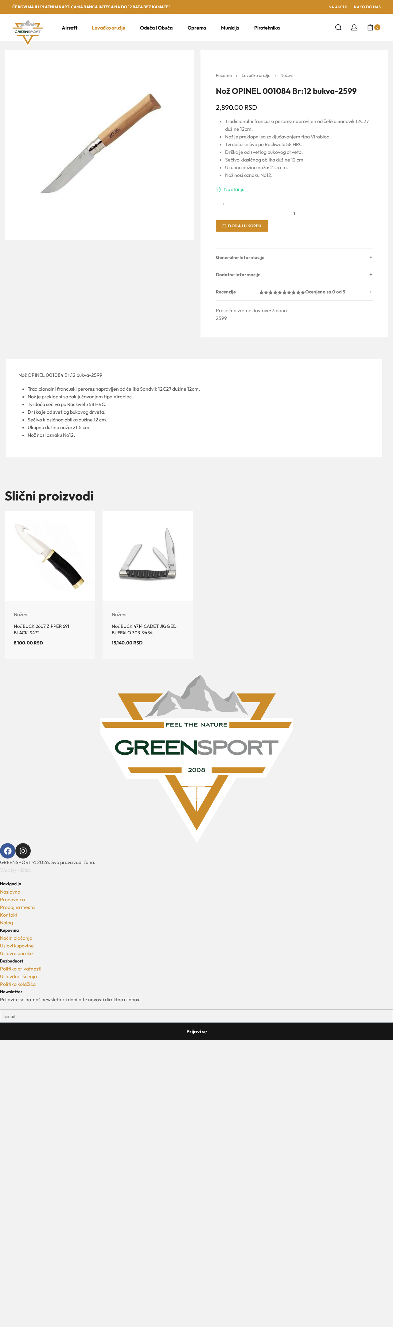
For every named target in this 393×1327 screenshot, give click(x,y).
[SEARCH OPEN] (338, 27)
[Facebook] (7, 851)
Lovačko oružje (256, 75)
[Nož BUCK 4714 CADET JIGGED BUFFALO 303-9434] (148, 556)
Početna (224, 75)
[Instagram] (23, 851)
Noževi (286, 75)
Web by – (16, 870)
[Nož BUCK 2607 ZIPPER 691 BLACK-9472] (50, 556)
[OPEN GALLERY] (99, 145)
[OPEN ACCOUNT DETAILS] (354, 27)
